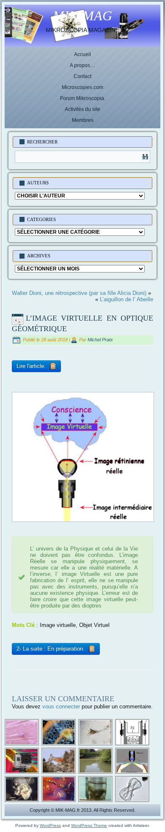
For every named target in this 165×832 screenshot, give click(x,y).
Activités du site (82, 109)
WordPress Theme (89, 825)
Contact (82, 76)
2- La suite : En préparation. (51, 649)
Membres (83, 120)
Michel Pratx (100, 339)
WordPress (50, 825)
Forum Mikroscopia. (82, 98)
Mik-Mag (82, 15)
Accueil (82, 54)
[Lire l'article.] (36, 373)
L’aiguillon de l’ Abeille (126, 299)
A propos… (82, 65)
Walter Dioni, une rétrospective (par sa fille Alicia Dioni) (79, 293)
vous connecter (61, 706)
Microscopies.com (82, 87)
